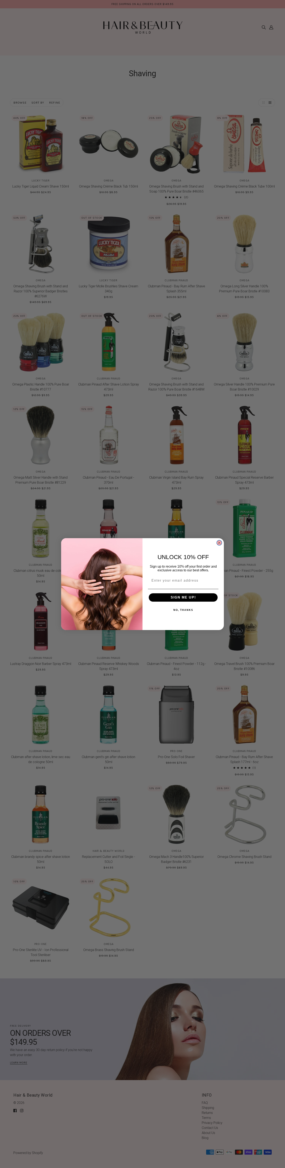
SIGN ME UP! (183, 597)
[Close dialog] (219, 542)
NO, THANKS (183, 610)
